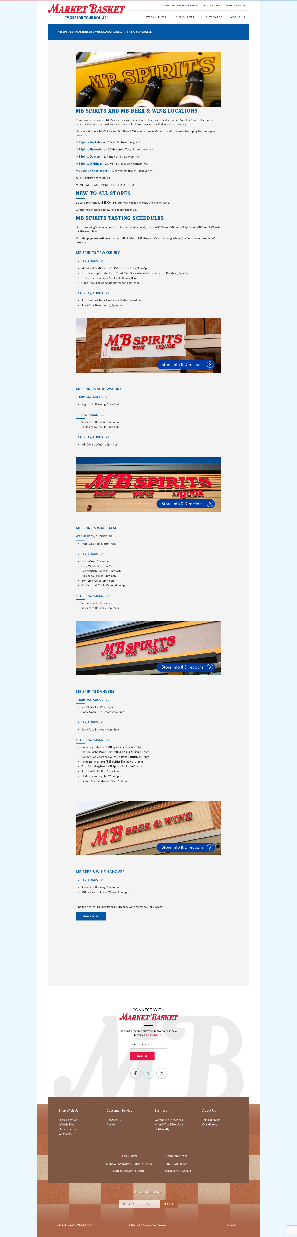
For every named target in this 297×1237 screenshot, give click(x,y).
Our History (209, 1124)
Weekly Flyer (156, 17)
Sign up (142, 1056)
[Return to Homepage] (86, 11)
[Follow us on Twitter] (148, 1073)
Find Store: (91, 916)
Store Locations (69, 1119)
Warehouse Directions (169, 1119)
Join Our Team (185, 17)
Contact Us (114, 1119)
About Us (237, 17)
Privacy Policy (233, 1225)
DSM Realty (162, 1129)
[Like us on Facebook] (135, 1073)
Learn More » (154, 1034)
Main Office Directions (169, 1124)
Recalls (111, 1124)
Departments (67, 1129)
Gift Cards (214, 17)
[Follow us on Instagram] (161, 1073)
